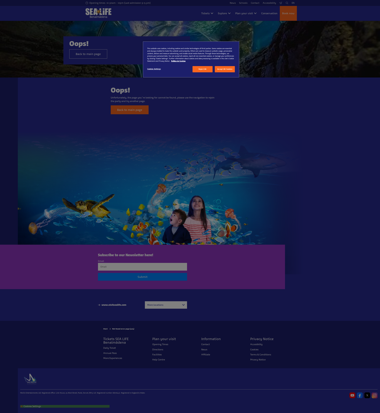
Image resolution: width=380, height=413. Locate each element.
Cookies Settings (154, 69)
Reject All (202, 69)
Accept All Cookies (224, 69)
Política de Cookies (178, 61)
